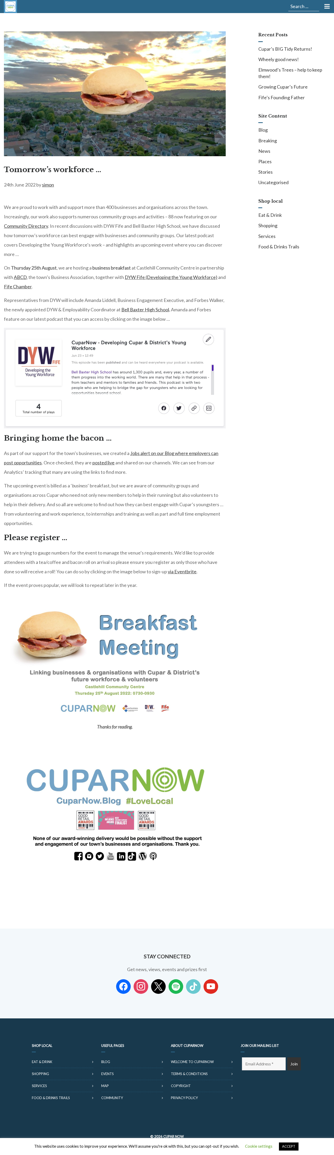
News (264, 151)
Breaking (267, 140)
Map (105, 1086)
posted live (103, 462)
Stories (265, 172)
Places (265, 161)
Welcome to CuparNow (192, 1062)
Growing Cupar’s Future (283, 87)
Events (107, 1074)
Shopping (267, 225)
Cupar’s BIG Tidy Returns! (285, 49)
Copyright (181, 1086)
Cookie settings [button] (258, 1146)
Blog (263, 130)
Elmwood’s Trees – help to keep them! (290, 73)
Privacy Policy (184, 1098)
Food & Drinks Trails (278, 246)
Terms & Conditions (189, 1074)
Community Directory (26, 226)
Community (112, 1098)
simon (48, 185)
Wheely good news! (278, 59)
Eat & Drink (270, 215)
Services (267, 236)
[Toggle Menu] (326, 6)
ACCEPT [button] (288, 1146)
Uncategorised (273, 182)
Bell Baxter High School (145, 309)
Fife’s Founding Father (281, 97)
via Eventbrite (182, 571)
